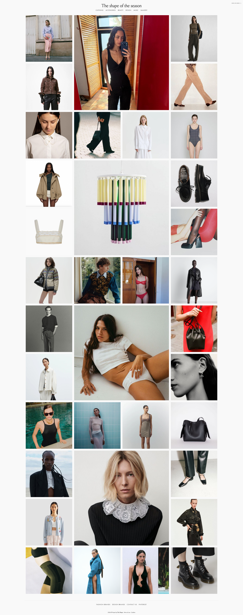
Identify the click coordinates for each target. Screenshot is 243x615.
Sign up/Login (236, 3)
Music (136, 10)
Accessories (111, 10)
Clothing (99, 10)
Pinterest (143, 605)
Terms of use (127, 612)
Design (128, 10)
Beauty (120, 10)
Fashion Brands (103, 605)
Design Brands (118, 605)
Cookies (133, 612)
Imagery (144, 10)
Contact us (132, 605)
